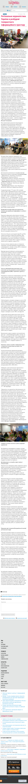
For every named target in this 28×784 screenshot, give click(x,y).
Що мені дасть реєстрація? (22, 618)
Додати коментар (8, 614)
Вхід (9, 10)
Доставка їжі (3, 648)
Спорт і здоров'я (4, 683)
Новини (15, 6)
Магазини (3, 685)
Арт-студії (3, 687)
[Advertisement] (14, 629)
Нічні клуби (3, 653)
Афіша (7, 6)
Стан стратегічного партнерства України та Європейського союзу (13, 710)
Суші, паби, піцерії (4, 646)
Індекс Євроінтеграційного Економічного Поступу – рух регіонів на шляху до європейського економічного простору (14, 702)
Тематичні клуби (4, 658)
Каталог (24, 6)
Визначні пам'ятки (5, 672)
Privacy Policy (4, 778)
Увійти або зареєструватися (10, 618)
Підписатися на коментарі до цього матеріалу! (12, 596)
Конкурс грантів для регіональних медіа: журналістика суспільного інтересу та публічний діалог (14, 706)
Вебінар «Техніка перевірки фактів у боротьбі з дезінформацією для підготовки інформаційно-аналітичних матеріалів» (14, 697)
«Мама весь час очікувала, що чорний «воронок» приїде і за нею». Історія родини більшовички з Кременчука (12, 741)
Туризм (2, 674)
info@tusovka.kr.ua (16, 776)
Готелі (2, 676)
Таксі (2, 678)
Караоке (2, 656)
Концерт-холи (4, 667)
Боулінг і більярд (4, 655)
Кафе (2, 642)
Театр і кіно (3, 663)
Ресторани (3, 644)
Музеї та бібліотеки (5, 665)
